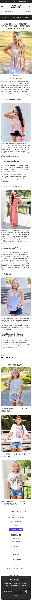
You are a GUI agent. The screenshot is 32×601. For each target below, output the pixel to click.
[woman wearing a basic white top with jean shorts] (16, 386)
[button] (12, 357)
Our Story (16, 538)
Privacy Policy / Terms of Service (16, 568)
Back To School (6, 17)
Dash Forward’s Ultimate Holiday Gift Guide (15, 455)
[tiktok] (18, 595)
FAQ (16, 549)
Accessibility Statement (16, 571)
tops (2, 269)
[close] (29, 578)
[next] (30, 1)
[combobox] (14, 12)
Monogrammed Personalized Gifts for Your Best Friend (13, 503)
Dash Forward (5, 340)
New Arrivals (17, 17)
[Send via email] (9, 357)
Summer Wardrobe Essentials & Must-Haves (15, 410)
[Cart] (30, 6)
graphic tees (25, 344)
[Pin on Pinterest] (7, 357)
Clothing (25, 17)
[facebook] (13, 595)
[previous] (2, 1)
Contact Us (16, 546)
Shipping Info (16, 541)
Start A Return (16, 563)
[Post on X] (4, 357)
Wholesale (16, 554)
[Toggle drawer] (2, 6)
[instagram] (16, 595)
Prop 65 (16, 565)
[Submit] (26, 591)
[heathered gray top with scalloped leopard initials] (16, 479)
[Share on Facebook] (2, 357)
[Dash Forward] (16, 6)
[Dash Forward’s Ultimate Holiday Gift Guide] (16, 433)
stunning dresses (15, 344)
